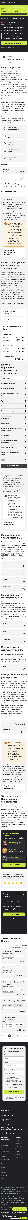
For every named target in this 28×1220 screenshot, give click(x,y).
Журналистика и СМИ (8, 383)
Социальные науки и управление (8, 417)
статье (9, 547)
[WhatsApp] (23, 1098)
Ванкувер (11, 986)
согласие (12, 1077)
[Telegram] (20, 1098)
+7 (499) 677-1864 (7, 1120)
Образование (5, 423)
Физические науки (7, 389)
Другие (3, 460)
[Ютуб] (13, 1133)
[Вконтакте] (10, 1133)
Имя (5, 1055)
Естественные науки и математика (9, 441)
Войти (3, 2)
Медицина (5, 435)
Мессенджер (8, 1070)
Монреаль (11, 970)
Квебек (11, 1021)
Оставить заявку (14, 914)
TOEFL (13, 555)
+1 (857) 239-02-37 (7, 1115)
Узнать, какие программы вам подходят (9, 252)
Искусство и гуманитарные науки (10, 454)
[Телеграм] (2, 1133)
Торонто (11, 953)
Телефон (6, 1062)
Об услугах (14, 918)
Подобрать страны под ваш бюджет (11, 787)
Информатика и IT (7, 447)
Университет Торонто (11, 951)
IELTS (3, 555)
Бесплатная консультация (14, 43)
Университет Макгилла (12, 968)
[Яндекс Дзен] (6, 1133)
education (8, 1125)
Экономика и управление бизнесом (10, 395)
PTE (6, 555)
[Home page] (14, 2)
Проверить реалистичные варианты (9, 525)
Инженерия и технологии (10, 406)
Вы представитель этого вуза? (10, 47)
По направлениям (8, 192)
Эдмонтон (11, 1003)
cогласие (11, 1084)
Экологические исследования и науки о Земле (11, 429)
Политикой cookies (15, 1218)
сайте (3, 300)
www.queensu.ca (6, 24)
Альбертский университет (13, 1001)
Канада (6, 953)
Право (3, 401)
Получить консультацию (14, 865)
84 (17, 1035)
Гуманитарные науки (8, 411)
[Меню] (25, 2)
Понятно (23, 1217)
